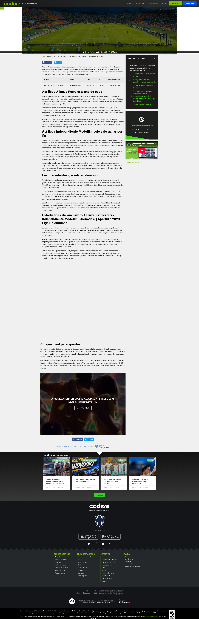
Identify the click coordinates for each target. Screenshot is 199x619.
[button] (47, 62)
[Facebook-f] (96, 544)
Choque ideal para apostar (142, 104)
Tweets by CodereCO (134, 163)
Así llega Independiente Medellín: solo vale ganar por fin (144, 81)
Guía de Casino (140, 3)
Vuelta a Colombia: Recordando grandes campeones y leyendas (55, 481)
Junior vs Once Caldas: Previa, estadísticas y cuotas (112, 481)
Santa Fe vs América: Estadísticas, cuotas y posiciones (141, 481)
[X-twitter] (89, 544)
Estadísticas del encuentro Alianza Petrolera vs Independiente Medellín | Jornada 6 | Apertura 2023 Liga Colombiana (144, 96)
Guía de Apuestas (152, 3)
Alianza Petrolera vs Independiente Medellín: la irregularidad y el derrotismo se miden (142, 68)
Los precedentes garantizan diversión (143, 86)
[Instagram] (110, 544)
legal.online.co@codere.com (150, 616)
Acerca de (163, 3)
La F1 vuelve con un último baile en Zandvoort (85, 480)
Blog (44, 56)
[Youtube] (103, 544)
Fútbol (49, 56)
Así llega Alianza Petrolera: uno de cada (144, 75)
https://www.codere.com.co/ (70, 613)
